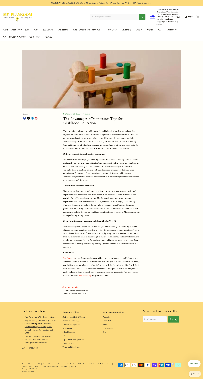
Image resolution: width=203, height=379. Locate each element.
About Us (106, 317)
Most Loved (16, 30)
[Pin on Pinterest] (36, 118)
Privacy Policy (68, 343)
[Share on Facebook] (24, 118)
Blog (104, 332)
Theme (150, 30)
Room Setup (34, 37)
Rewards (48, 37)
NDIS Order (67, 328)
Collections (127, 30)
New (36, 30)
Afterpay (65, 336)
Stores (105, 324)
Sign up (173, 319)
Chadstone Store (109, 328)
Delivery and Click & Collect (73, 317)
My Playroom (69, 258)
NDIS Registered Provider (14, 37)
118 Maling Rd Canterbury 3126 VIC (43, 320)
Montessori (63, 30)
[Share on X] (28, 118)
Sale (27, 30)
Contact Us (172, 30)
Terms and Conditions (71, 347)
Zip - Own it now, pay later (73, 339)
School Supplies (68, 332)
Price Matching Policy (71, 324)
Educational (48, 30)
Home (5, 30)
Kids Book (112, 30)
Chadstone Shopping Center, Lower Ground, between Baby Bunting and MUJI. (39, 329)
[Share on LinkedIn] (32, 118)
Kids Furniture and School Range (88, 30)
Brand (139, 30)
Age (160, 30)
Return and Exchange (70, 320)
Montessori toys (85, 275)
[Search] (142, 17)
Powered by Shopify (28, 371)
